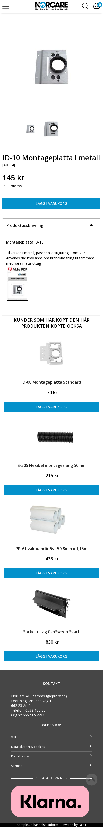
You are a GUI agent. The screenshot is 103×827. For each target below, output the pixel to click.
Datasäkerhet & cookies (28, 747)
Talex (82, 825)
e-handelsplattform (44, 825)
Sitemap (17, 766)
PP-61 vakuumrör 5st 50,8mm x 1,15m (52, 548)
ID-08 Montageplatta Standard (51, 382)
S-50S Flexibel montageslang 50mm (52, 465)
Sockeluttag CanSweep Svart (51, 632)
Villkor (15, 737)
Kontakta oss (20, 756)
